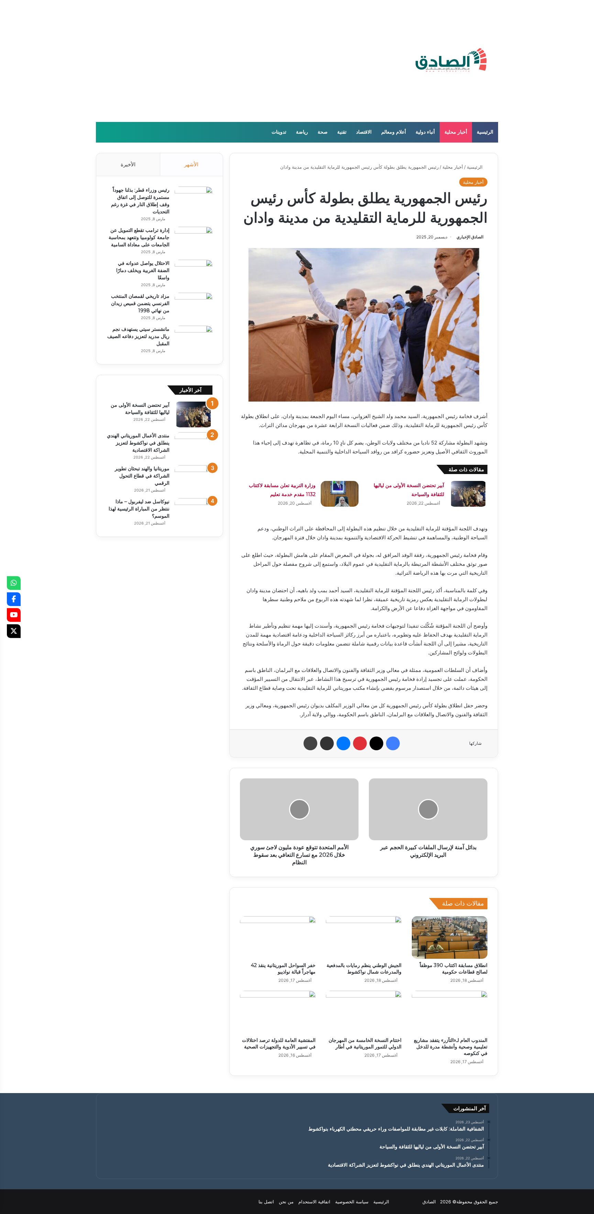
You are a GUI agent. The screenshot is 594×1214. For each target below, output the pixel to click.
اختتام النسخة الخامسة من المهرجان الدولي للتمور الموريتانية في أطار (365, 1043)
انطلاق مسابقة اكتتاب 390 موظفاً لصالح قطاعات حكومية (453, 968)
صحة (323, 132)
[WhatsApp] (14, 583)
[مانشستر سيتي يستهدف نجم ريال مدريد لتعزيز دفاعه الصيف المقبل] (193, 338)
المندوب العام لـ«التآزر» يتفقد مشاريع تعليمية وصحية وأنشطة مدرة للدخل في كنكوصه (450, 1046)
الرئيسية (485, 132)
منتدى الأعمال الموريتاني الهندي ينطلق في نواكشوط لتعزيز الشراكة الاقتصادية (138, 442)
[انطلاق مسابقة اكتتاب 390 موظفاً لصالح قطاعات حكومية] (449, 937)
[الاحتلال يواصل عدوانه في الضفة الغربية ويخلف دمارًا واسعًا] (193, 272)
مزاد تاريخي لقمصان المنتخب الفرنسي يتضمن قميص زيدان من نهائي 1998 (140, 303)
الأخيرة (128, 164)
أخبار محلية (455, 132)
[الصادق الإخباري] (451, 61)
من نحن (286, 1201)
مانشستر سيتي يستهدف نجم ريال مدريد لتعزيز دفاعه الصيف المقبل (138, 336)
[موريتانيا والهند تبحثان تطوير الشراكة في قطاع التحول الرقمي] (193, 478)
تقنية (341, 132)
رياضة (302, 132)
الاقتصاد (364, 132)
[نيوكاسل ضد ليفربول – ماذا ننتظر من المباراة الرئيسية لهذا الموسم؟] (193, 511)
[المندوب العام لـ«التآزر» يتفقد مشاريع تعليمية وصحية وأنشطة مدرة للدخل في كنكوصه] (449, 1012)
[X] (14, 631)
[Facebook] (14, 599)
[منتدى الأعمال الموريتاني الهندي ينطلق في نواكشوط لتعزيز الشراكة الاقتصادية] (193, 445)
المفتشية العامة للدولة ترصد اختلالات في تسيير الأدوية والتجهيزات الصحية (279, 1043)
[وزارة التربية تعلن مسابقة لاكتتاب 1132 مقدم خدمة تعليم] (340, 494)
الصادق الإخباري (469, 236)
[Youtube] (14, 615)
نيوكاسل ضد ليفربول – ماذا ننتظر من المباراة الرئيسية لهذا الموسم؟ (139, 508)
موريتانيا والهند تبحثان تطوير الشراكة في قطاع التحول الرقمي (142, 475)
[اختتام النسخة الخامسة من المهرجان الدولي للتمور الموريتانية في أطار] (364, 1012)
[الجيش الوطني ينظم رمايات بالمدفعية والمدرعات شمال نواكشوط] (364, 937)
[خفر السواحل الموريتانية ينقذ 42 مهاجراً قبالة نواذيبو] (278, 937)
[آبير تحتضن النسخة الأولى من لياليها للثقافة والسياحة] (468, 494)
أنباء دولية (425, 132)
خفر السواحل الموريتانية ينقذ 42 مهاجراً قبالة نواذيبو (283, 968)
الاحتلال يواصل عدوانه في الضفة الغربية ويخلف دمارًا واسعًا (142, 270)
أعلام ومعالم (393, 132)
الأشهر (191, 164)
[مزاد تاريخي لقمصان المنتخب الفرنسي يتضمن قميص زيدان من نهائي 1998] (193, 305)
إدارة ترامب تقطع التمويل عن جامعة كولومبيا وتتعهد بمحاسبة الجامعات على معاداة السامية (139, 237)
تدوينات (279, 132)
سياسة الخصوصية (351, 1201)
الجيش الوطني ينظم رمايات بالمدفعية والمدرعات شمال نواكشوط (364, 968)
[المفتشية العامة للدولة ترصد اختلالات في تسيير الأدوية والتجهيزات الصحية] (278, 1012)
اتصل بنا (266, 1201)
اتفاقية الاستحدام (314, 1201)
